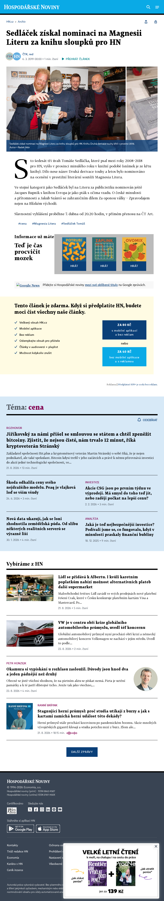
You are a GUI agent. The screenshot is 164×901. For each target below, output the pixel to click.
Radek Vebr (24, 147)
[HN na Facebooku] (36, 809)
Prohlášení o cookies (61, 851)
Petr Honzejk (16, 663)
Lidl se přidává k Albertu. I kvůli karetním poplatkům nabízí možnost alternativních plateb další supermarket (104, 582)
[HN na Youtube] (60, 809)
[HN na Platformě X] (30, 809)
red (31, 54)
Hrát (74, 266)
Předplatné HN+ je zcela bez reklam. (138, 384)
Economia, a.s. (32, 787)
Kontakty (12, 845)
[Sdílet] (146, 22)
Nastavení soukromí (61, 857)
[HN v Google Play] (20, 829)
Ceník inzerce (15, 870)
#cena (22, 223)
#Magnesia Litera (44, 223)
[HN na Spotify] (54, 809)
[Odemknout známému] (156, 22)
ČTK (25, 54)
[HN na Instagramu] (42, 809)
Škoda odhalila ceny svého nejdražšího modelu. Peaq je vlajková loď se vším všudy (41, 487)
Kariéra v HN (15, 864)
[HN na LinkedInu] (48, 809)
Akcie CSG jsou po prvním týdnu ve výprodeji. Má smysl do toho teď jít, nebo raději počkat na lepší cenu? (118, 493)
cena (36, 407)
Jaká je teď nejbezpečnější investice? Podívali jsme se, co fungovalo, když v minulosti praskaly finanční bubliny (119, 529)
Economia (13, 857)
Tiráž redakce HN (17, 851)
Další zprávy (82, 751)
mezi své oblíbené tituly (101, 285)
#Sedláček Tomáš (73, 223)
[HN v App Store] (48, 829)
